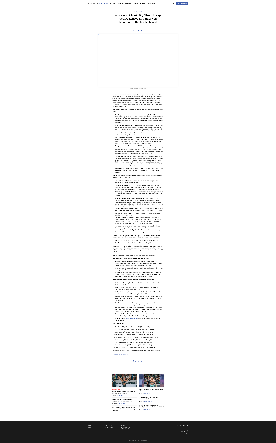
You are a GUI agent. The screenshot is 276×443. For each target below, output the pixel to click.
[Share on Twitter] (136, 30)
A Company (186, 432)
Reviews (135, 3)
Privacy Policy (142, 440)
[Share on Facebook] (133, 30)
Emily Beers (147, 393)
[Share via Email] (141, 30)
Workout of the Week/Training (125, 428)
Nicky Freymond (148, 401)
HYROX (89, 427)
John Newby (121, 412)
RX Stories (151, 3)
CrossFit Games (138, 11)
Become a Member (182, 3)
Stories (112, 3)
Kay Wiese (121, 395)
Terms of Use (132, 440)
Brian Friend (142, 25)
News (89, 425)
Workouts (143, 3)
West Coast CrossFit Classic (121, 354)
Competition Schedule (124, 3)
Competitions (108, 425)
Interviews (124, 425)
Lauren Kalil (122, 403)
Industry (107, 429)
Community (91, 429)
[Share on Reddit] (139, 30)
